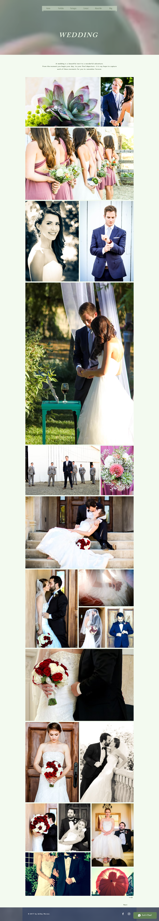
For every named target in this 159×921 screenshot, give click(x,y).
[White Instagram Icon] (129, 913)
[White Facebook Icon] (123, 913)
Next (125, 905)
